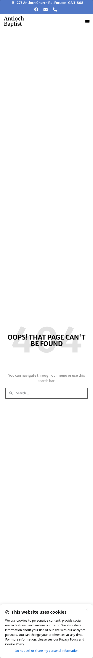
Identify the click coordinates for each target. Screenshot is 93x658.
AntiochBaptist (14, 21)
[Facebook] (36, 9)
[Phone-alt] (55, 9)
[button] (87, 21)
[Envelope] (45, 9)
